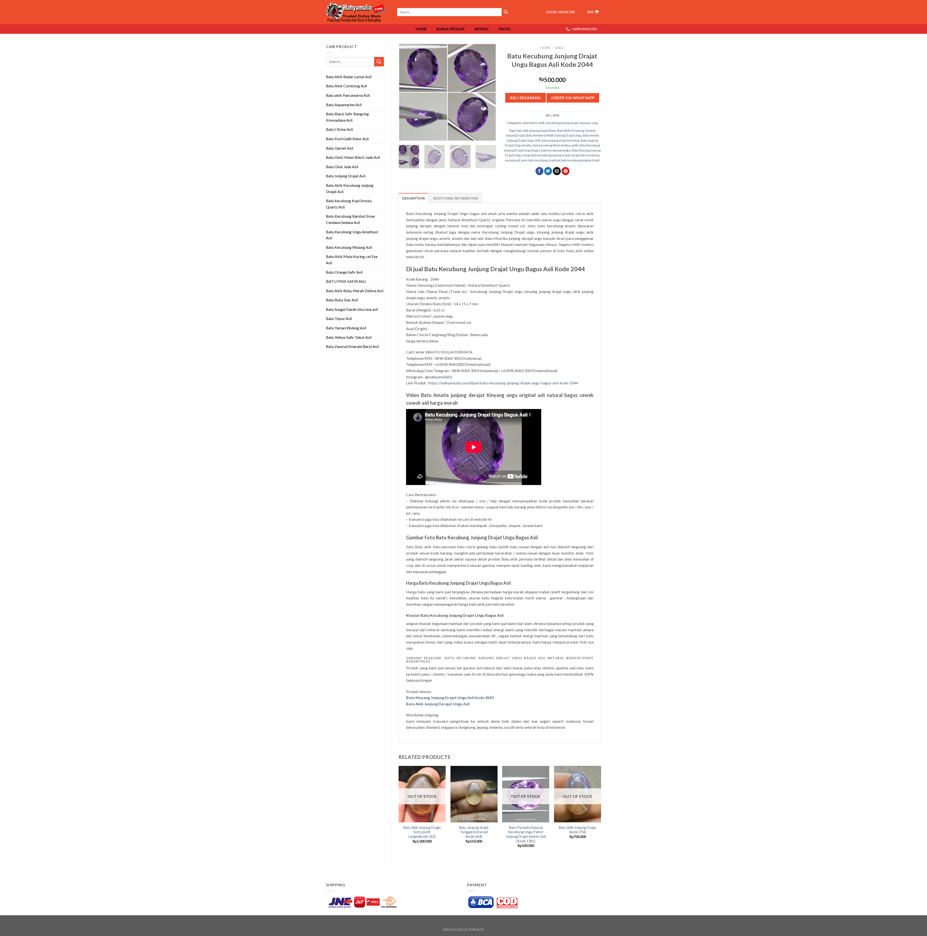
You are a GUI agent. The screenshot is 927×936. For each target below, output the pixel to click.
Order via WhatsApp (572, 98)
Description (413, 198)
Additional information (455, 198)
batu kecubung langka (556, 150)
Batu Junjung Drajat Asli (345, 175)
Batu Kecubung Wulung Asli (349, 247)
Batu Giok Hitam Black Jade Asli (353, 157)
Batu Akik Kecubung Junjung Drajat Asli (349, 188)
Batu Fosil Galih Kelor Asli (347, 138)
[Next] (488, 92)
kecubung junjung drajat (562, 123)
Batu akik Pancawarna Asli (348, 95)
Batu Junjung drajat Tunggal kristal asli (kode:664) (474, 832)
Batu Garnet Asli (339, 148)
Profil (505, 29)
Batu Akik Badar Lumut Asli (349, 76)
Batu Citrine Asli (339, 129)
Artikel (481, 29)
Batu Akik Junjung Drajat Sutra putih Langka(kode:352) (422, 832)
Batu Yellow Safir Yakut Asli (349, 337)
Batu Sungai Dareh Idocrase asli (352, 309)
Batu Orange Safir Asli (344, 272)
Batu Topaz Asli (339, 318)
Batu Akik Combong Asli (346, 85)
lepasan (585, 123)
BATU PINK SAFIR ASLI (346, 281)
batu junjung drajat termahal (561, 140)
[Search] (506, 12)
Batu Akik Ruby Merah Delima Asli (354, 290)
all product (530, 123)
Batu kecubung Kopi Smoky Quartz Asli (349, 203)
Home (421, 29)
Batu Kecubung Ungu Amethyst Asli (352, 234)
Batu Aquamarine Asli (344, 104)
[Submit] (379, 61)
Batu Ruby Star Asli (342, 300)
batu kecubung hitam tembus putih (555, 145)
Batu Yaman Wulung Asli (346, 328)
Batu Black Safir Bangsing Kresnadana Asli (347, 116)
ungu (559, 48)
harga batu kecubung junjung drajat (546, 155)
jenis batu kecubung (534, 160)
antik (541, 123)
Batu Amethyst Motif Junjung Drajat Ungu (554, 135)
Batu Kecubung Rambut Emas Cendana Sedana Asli (350, 219)
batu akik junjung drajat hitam (536, 130)
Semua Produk (450, 29)
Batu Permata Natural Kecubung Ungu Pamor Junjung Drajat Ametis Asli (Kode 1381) (526, 834)
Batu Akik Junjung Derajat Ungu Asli (438, 703)
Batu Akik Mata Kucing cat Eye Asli (352, 259)
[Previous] (406, 92)
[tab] (413, 198)
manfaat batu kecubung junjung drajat (574, 160)
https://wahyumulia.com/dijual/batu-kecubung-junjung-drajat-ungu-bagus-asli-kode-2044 (503, 383)
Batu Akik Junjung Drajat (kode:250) (577, 829)
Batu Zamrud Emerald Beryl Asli (352, 346)
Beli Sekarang (525, 97)
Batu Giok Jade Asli (342, 166)
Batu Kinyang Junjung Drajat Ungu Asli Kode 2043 (450, 697)
